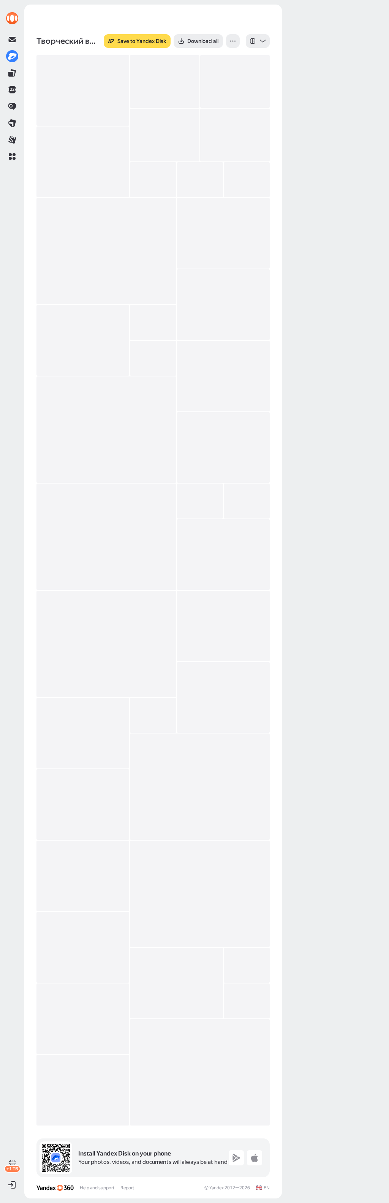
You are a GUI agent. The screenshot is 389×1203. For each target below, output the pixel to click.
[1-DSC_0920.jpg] (106, 429)
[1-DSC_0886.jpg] (82, 340)
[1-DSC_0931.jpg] (247, 501)
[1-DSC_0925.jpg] (106, 537)
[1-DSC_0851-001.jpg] (153, 179)
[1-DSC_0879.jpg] (106, 251)
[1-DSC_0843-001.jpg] (235, 135)
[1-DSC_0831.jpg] (164, 135)
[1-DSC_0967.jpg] (223, 697)
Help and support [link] (97, 1187)
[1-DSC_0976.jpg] (82, 876)
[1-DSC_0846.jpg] (82, 161)
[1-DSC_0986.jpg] (247, 965)
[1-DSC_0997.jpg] (247, 1000)
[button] (12, 156)
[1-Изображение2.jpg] (82, 1090)
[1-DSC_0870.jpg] (247, 179)
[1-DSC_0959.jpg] (223, 554)
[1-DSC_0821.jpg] (82, 90)
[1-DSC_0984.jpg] (176, 983)
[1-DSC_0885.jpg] (223, 304)
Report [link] (127, 1187)
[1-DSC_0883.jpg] (223, 233)
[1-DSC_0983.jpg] (82, 947)
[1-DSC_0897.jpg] (153, 358)
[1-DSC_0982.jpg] (200, 894)
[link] (12, 18)
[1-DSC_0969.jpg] (153, 715)
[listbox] (258, 41)
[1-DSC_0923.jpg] (223, 447)
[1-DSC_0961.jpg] (106, 644)
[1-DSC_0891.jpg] (153, 322)
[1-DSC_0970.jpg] (200, 786)
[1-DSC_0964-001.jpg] (223, 626)
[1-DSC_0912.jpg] (223, 376)
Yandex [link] (216, 1187)
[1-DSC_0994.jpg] (82, 1018)
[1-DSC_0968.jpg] (82, 733)
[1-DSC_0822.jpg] (164, 81)
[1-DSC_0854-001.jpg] (200, 179)
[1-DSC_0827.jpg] (235, 81)
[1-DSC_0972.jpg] (82, 804)
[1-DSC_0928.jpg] (200, 501)
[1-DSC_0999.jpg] (200, 1072)
